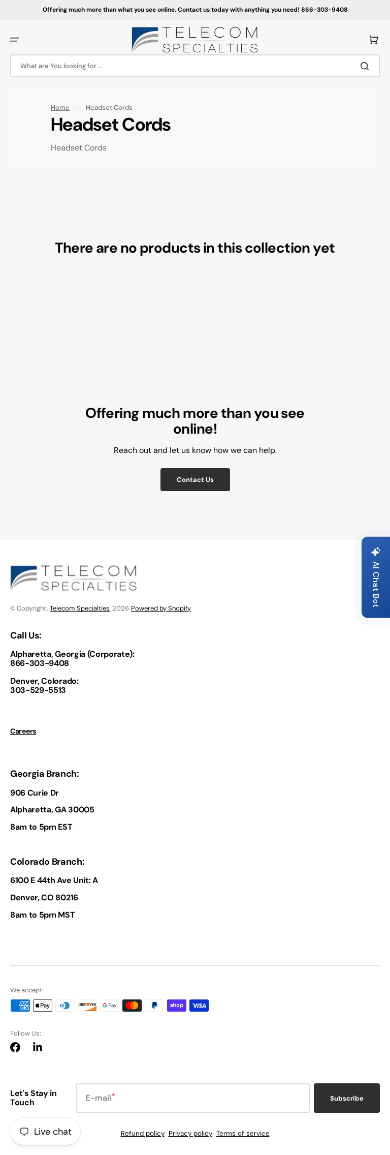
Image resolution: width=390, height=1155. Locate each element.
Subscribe (347, 1098)
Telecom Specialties (80, 608)
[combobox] (195, 65)
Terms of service (243, 1133)
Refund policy (143, 1133)
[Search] (366, 66)
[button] (14, 39)
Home (60, 108)
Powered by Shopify (161, 608)
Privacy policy (190, 1133)
